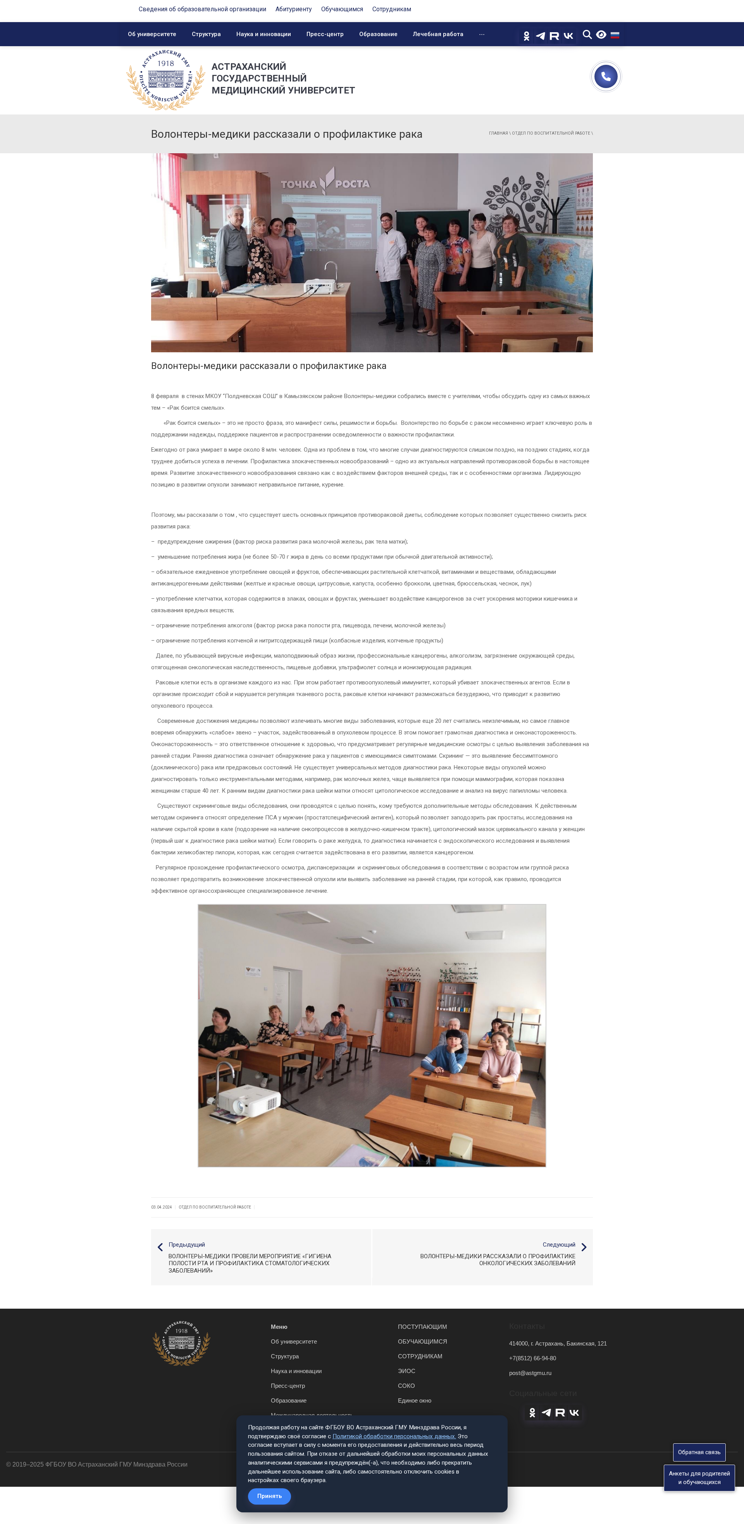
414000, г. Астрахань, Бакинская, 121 (558, 1343)
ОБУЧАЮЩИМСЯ (422, 1341)
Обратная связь (699, 1452)
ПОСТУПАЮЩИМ (422, 1326)
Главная (498, 133)
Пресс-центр (325, 34)
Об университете (152, 34)
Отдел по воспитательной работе (551, 133)
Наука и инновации (263, 34)
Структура (206, 34)
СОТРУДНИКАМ (420, 1356)
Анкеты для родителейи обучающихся (699, 1477)
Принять (269, 1496)
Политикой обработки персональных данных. (394, 1436)
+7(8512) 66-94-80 (532, 1358)
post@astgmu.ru (530, 1373)
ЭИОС (406, 1371)
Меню (279, 1326)
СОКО (406, 1385)
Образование (378, 34)
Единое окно (414, 1400)
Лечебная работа (438, 34)
